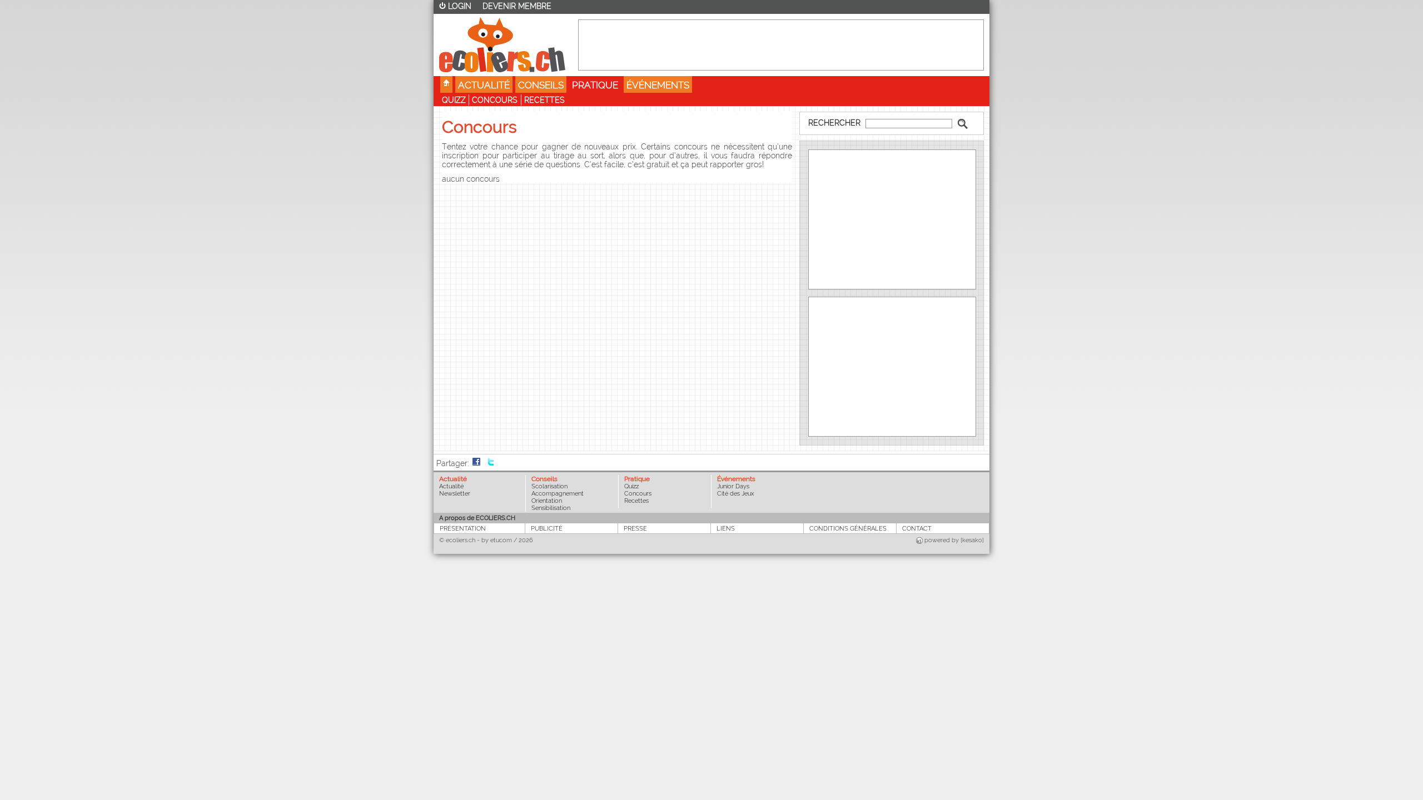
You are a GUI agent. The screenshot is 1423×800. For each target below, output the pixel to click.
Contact (917, 528)
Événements (657, 85)
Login (459, 6)
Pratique (595, 85)
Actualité (484, 85)
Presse (635, 528)
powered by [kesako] (954, 540)
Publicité (547, 528)
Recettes (544, 100)
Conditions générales (848, 528)
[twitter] (491, 463)
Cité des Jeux (735, 493)
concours (495, 100)
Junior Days (733, 486)
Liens (726, 528)
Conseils (541, 85)
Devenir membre (516, 6)
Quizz (454, 100)
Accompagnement (557, 493)
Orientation (546, 500)
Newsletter (454, 493)
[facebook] (476, 463)
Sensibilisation (550, 508)
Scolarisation (549, 486)
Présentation (463, 528)
